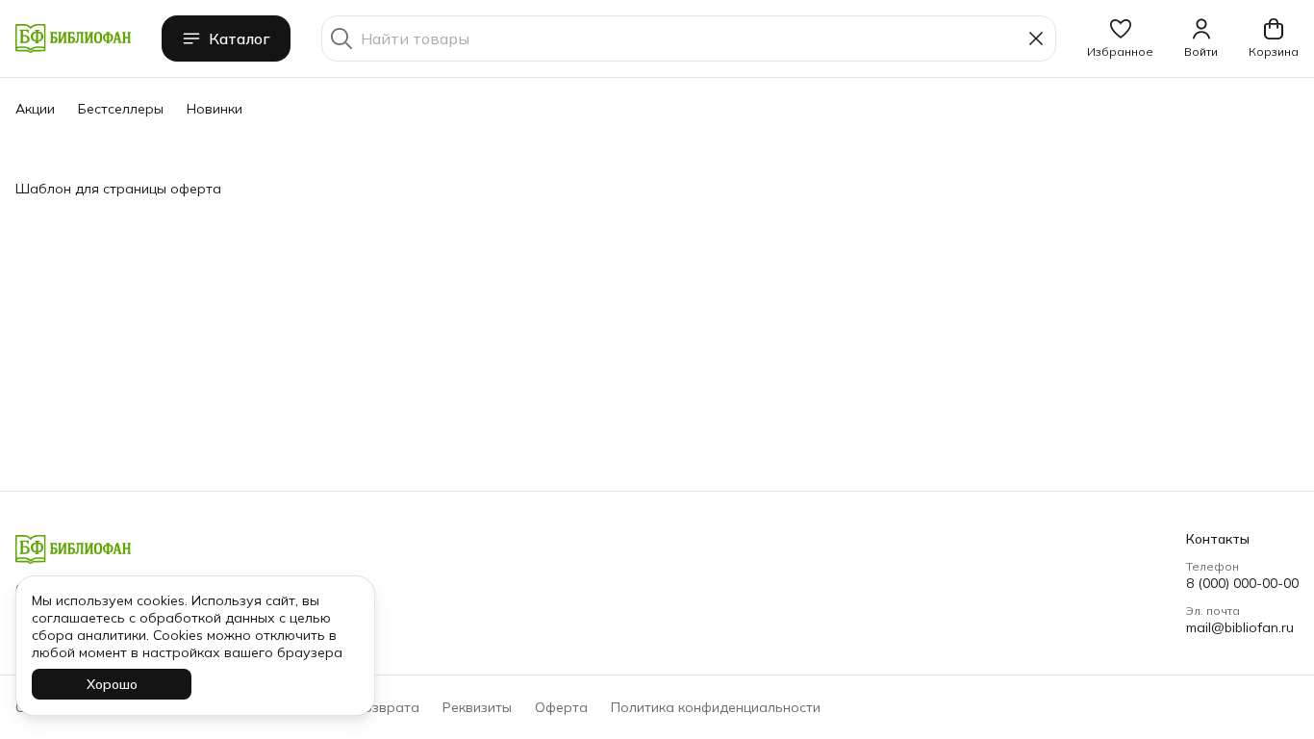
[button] (1120, 38)
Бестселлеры (121, 108)
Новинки (214, 108)
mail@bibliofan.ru (1240, 627)
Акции (35, 108)
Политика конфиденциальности (716, 707)
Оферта (561, 707)
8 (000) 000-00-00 (1242, 583)
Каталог (239, 38)
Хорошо (112, 684)
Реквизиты (477, 707)
